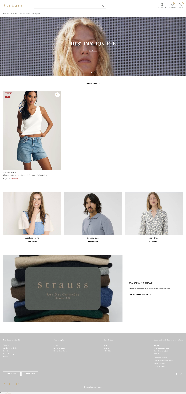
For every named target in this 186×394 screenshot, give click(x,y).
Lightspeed (8, 393)
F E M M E (93, 51)
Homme (14, 14)
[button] (91, 72)
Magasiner (32, 242)
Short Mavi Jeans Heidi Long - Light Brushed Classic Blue (25, 175)
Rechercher (103, 6)
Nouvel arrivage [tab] (93, 84)
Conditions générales (10, 348)
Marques (36, 14)
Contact (5, 357)
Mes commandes (59, 348)
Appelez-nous (11, 374)
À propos (6, 345)
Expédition (6, 351)
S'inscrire (56, 345)
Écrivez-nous (30, 374)
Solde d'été (25, 14)
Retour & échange (9, 354)
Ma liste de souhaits (60, 351)
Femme (6, 14)
